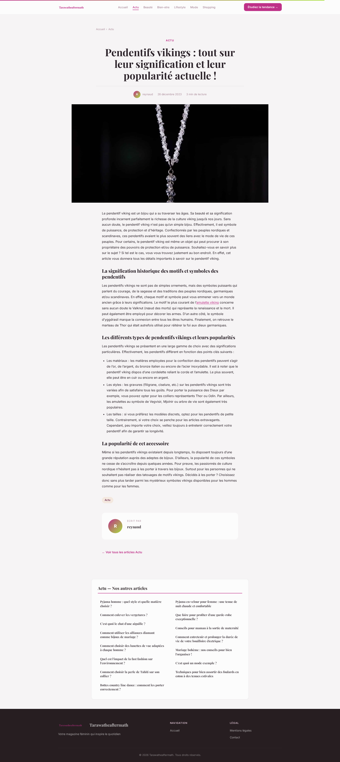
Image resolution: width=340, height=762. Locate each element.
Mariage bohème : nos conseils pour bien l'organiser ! (204, 652)
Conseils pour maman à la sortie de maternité (207, 628)
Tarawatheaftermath (109, 725)
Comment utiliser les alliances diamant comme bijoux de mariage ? (127, 635)
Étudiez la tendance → (263, 7)
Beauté (147, 7)
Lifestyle (180, 7)
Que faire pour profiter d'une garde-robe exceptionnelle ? (204, 617)
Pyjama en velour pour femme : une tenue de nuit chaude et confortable (206, 604)
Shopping (209, 7)
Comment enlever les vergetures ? (123, 615)
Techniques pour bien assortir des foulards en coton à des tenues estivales (207, 674)
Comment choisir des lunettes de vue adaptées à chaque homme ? (132, 648)
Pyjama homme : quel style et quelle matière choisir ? (131, 604)
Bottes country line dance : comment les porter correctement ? (132, 687)
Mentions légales (240, 730)
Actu (136, 7)
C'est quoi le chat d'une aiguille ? (122, 624)
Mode (194, 7)
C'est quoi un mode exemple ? (196, 663)
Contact (235, 737)
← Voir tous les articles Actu (122, 552)
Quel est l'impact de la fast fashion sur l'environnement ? (126, 661)
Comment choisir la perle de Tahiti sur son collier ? (129, 674)
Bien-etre (163, 7)
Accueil (123, 7)
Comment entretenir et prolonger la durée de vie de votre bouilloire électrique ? (207, 639)
